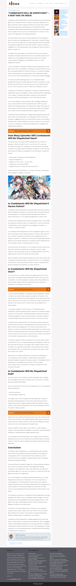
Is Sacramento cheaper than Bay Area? (58, 575)
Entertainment (40, 3)
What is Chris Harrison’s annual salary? (58, 559)
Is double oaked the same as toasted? (58, 577)
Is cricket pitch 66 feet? (33, 568)
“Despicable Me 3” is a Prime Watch (15, 543)
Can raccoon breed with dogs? (56, 574)
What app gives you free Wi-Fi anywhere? (59, 565)
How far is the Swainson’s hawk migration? (59, 569)
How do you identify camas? (56, 568)
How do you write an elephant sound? (36, 576)
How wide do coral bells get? (56, 553)
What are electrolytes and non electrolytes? (59, 560)
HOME (9, 10)
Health (46, 3)
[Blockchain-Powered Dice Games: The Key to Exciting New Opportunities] (56, 12)
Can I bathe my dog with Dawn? (35, 575)
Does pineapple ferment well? (56, 563)
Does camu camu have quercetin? (57, 555)
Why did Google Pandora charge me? (58, 562)
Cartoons (18, 10)
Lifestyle (51, 3)
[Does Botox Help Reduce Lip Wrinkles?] (56, 28)
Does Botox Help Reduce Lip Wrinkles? (63, 27)
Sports (56, 3)
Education (32, 3)
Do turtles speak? (32, 553)
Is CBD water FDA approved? (56, 566)
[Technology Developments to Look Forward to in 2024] (56, 17)
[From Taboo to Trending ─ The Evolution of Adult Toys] (56, 22)
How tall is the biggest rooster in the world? (37, 573)
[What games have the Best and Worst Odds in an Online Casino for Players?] (56, 33)
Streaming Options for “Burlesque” (15, 542)
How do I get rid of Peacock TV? (35, 555)
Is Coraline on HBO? (32, 565)
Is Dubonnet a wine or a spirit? (35, 563)
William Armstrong (20, 535)
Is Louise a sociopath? (33, 556)
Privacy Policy (35, 583)
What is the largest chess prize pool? (36, 578)
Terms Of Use (41, 583)
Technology (61, 3)
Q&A (65, 3)
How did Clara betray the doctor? (35, 569)
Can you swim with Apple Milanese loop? (37, 566)
